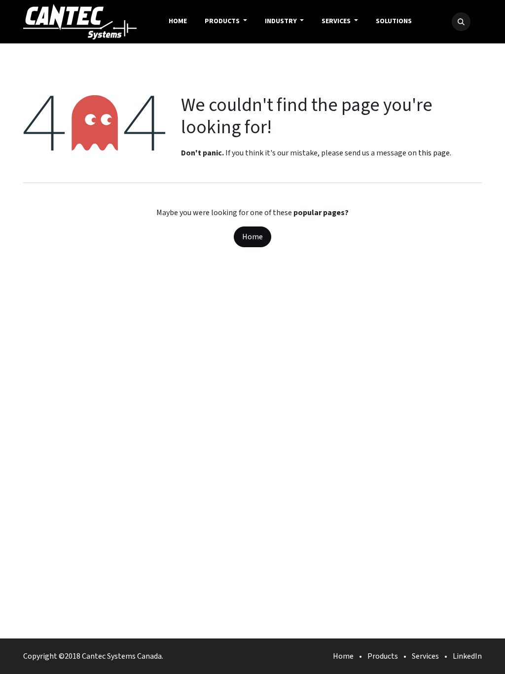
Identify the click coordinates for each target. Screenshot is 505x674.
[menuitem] (178, 21)
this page (434, 153)
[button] (461, 21)
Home (252, 236)
